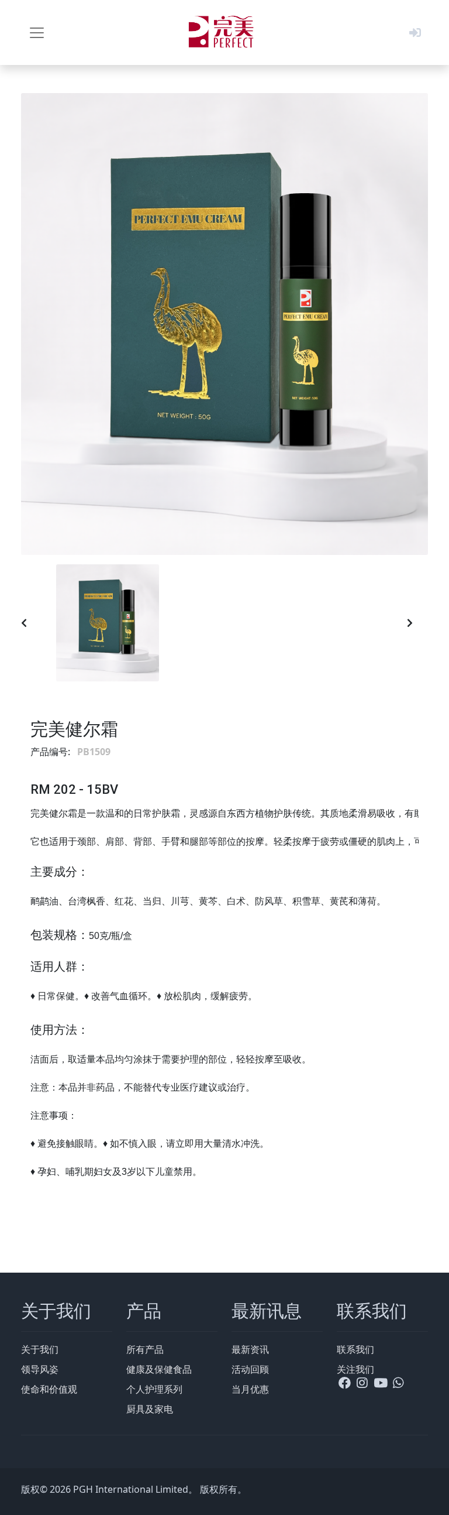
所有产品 (145, 1349)
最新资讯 (250, 1349)
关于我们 (39, 1349)
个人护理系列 (154, 1389)
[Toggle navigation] (37, 33)
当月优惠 (250, 1389)
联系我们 (355, 1349)
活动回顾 (250, 1369)
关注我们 (355, 1369)
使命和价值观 (49, 1389)
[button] (415, 32)
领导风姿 (39, 1369)
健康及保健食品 (159, 1369)
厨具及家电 (149, 1409)
